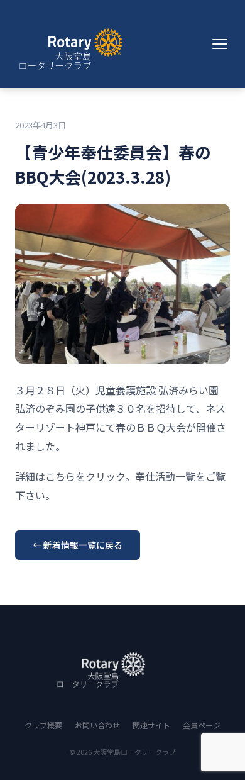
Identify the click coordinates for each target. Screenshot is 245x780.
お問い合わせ (97, 725)
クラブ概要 (43, 725)
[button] (220, 44)
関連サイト (151, 725)
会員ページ (201, 725)
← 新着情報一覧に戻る (77, 544)
